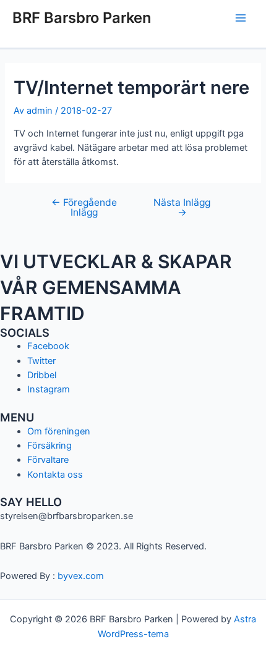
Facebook (48, 346)
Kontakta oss (55, 474)
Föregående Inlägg (84, 207)
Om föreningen (58, 431)
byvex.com (81, 576)
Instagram (48, 389)
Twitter (41, 360)
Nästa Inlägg (181, 207)
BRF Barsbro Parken (81, 18)
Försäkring (49, 445)
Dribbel (41, 375)
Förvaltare (48, 459)
